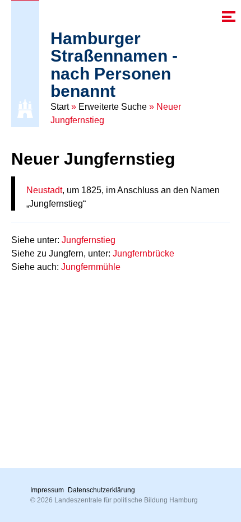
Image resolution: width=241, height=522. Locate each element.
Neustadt (44, 190)
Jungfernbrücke (143, 253)
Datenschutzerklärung (101, 490)
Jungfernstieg (88, 240)
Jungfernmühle (91, 267)
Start (59, 106)
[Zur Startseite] (25, 108)
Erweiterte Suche (112, 106)
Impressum (47, 490)
